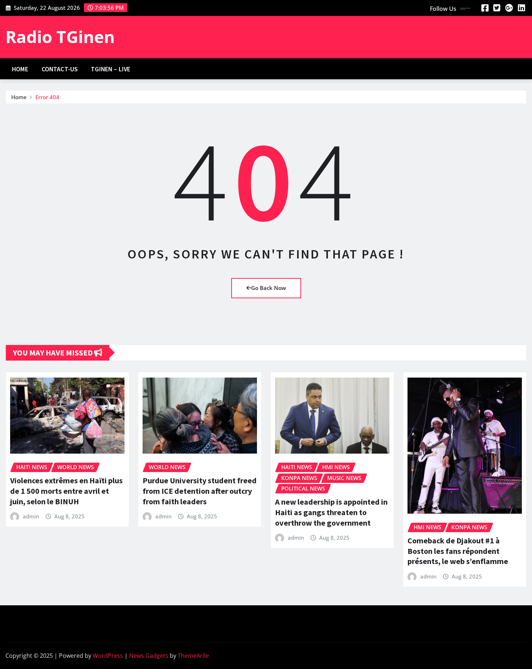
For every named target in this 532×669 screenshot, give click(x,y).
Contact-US (60, 69)
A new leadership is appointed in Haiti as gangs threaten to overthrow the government (331, 512)
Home (20, 69)
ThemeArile (193, 656)
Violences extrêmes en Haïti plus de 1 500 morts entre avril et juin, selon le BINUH (66, 490)
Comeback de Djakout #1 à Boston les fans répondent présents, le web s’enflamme (458, 550)
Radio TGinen (60, 36)
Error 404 (47, 97)
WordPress (108, 656)
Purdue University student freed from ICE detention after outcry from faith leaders (200, 490)
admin (31, 516)
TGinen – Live (110, 69)
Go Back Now (268, 287)
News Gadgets (148, 656)
